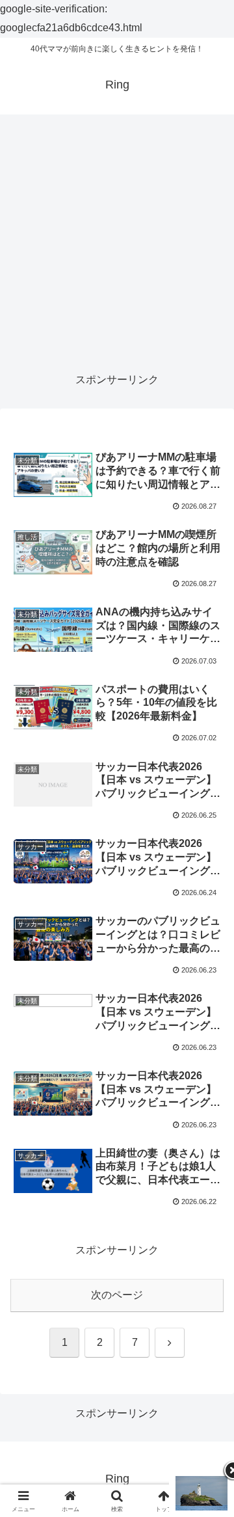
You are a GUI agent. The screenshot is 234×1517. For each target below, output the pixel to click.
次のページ (117, 1294)
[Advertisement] (117, 243)
